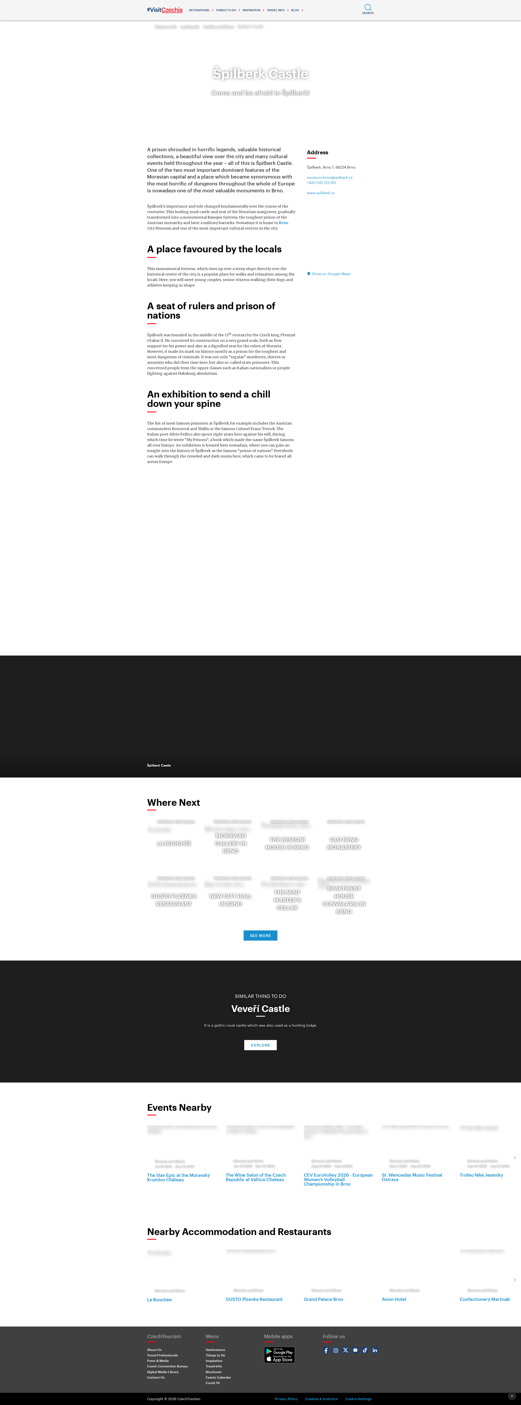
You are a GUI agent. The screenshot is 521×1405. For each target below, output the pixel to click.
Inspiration (251, 10)
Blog (295, 10)
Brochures (214, 1372)
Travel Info (276, 10)
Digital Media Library (163, 1372)
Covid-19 (213, 1383)
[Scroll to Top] (512, 1396)
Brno (283, 222)
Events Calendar (218, 1377)
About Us (154, 1350)
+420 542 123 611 (321, 182)
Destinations (199, 10)
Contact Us (156, 1377)
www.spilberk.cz (321, 193)
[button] (368, 10)
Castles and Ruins (218, 26)
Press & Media (158, 1361)
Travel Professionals (162, 1355)
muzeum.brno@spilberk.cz (330, 177)
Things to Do (226, 10)
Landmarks (190, 26)
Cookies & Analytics (321, 1399)
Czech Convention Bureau (167, 1366)
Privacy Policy (286, 1399)
